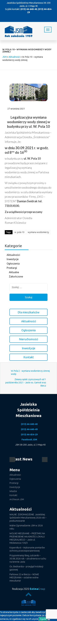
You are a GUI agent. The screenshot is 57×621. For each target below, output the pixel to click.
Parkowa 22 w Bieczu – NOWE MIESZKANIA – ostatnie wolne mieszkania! (24, 577)
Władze (13, 491)
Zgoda (43, 619)
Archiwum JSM (17, 499)
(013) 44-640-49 (29, 429)
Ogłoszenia (13, 263)
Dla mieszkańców (28, 312)
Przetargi (12, 267)
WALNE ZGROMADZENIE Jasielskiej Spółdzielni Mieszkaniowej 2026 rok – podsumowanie (28, 517)
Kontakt (28, 357)
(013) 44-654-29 (29, 434)
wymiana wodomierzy (38, 232)
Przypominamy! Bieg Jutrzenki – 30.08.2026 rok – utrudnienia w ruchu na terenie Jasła (28, 558)
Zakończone (16, 276)
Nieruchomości (28, 339)
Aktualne (14, 272)
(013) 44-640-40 (28, 9)
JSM (4, 57)
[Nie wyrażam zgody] (49, 619)
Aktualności (14, 57)
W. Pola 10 (19, 232)
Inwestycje (13, 259)
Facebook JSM (29, 439)
